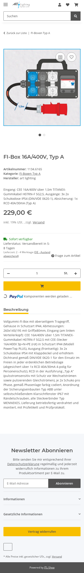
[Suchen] (76, 16)
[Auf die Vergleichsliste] (60, 57)
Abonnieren (64, 483)
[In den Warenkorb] (6, 46)
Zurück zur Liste (16, 33)
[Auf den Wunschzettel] (71, 57)
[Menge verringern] (8, 273)
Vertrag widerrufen (42, 532)
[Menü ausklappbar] (5, 2)
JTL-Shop (49, 567)
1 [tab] (40, 135)
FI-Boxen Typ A (29, 174)
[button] (60, 4)
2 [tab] (44, 135)
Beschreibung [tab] (15, 310)
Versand (39, 222)
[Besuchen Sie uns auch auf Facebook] (7, 547)
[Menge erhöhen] (75, 273)
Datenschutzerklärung (23, 464)
